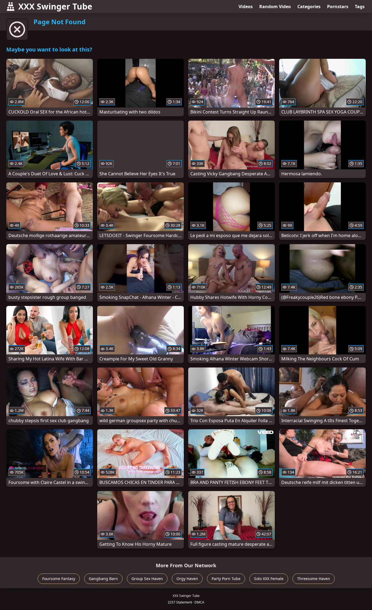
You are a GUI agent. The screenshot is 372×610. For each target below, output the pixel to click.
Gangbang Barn (103, 578)
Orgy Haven (187, 578)
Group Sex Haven (147, 578)
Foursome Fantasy (58, 578)
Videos (246, 7)
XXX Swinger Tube (55, 6)
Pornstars (337, 7)
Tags (360, 7)
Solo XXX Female (268, 578)
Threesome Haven (313, 578)
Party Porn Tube (226, 578)
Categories (309, 7)
